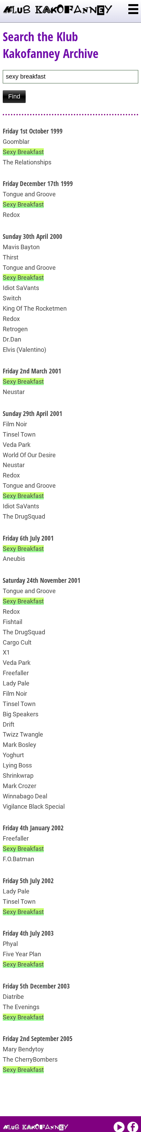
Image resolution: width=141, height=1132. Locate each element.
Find (14, 96)
